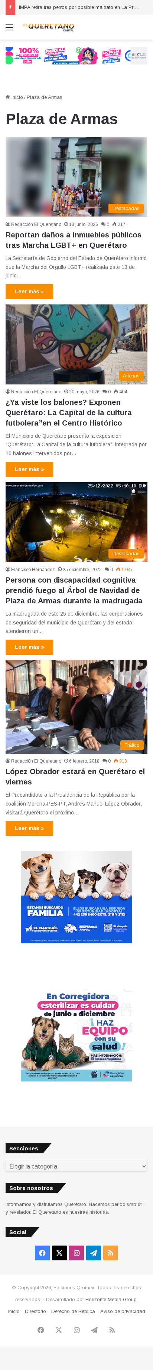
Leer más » (29, 291)
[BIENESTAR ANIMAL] (76, 941)
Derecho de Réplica (73, 1311)
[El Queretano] (48, 27)
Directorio (35, 1311)
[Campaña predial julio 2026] (76, 55)
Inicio (16, 97)
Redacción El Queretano (36, 224)
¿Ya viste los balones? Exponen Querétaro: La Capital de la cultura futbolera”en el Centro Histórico (69, 412)
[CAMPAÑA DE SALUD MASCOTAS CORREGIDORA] (76, 1080)
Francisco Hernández (33, 569)
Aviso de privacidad (122, 1311)
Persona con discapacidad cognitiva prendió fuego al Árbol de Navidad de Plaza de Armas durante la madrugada (74, 590)
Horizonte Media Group (111, 1299)
